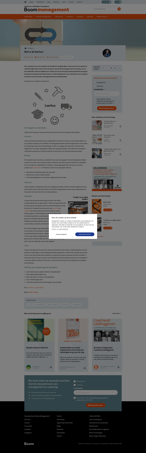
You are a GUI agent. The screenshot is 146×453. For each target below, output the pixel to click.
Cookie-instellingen (61, 234)
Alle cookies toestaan (84, 234)
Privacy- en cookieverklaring (60, 229)
